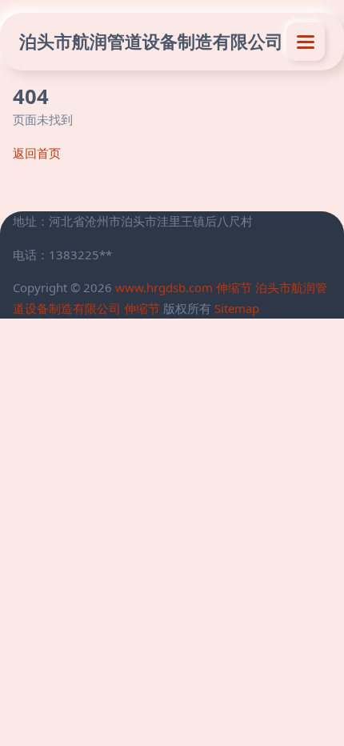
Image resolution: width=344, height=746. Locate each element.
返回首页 (37, 153)
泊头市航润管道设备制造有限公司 (151, 41)
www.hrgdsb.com (164, 287)
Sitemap (236, 308)
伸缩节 (234, 287)
